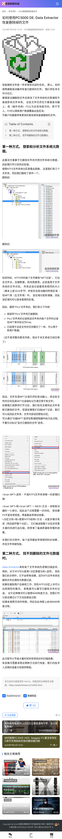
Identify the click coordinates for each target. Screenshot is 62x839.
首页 (4, 11)
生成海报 (11, 715)
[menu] (57, 3)
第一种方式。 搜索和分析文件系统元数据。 (29, 130)
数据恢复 (32, 695)
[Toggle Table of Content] (49, 124)
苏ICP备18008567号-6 (43, 827)
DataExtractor (13, 695)
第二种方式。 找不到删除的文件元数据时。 (29, 135)
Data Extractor (10, 567)
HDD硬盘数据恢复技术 (34, 29)
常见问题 (8, 800)
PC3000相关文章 (10, 761)
